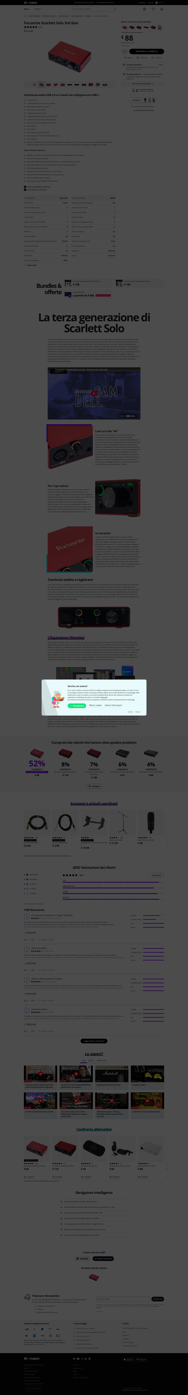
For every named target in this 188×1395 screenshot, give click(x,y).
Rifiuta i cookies (95, 705)
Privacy (137, 712)
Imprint (130, 712)
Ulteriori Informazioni (113, 705)
